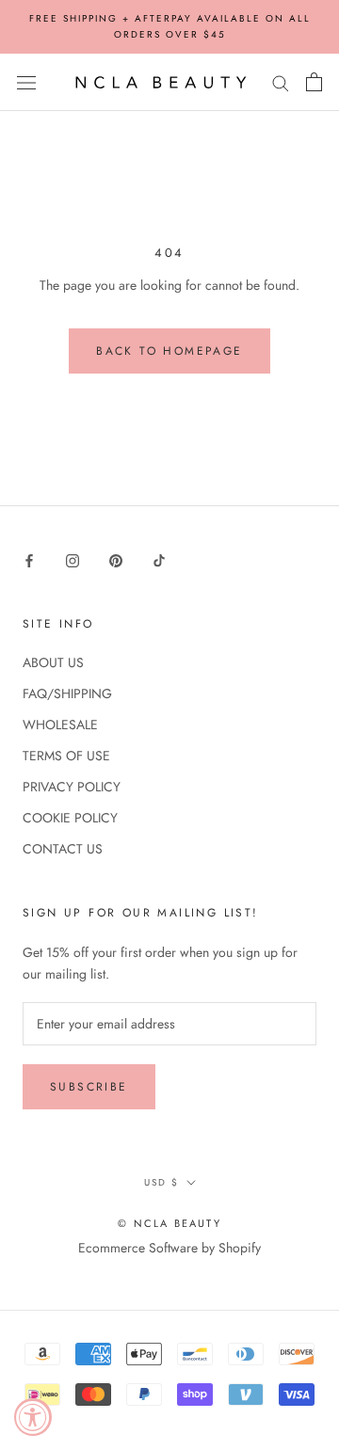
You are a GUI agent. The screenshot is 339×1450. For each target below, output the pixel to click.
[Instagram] (72, 559)
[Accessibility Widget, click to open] (33, 1417)
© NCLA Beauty (169, 1223)
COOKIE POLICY (70, 817)
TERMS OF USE (66, 755)
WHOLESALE (60, 724)
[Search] (280, 82)
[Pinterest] (115, 559)
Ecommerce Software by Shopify (169, 1247)
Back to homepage (169, 351)
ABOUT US (53, 662)
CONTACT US (63, 848)
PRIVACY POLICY (72, 786)
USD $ (161, 1182)
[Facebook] (29, 559)
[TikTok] (159, 559)
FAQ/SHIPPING (67, 693)
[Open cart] (314, 81)
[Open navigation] (26, 82)
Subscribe (89, 1086)
